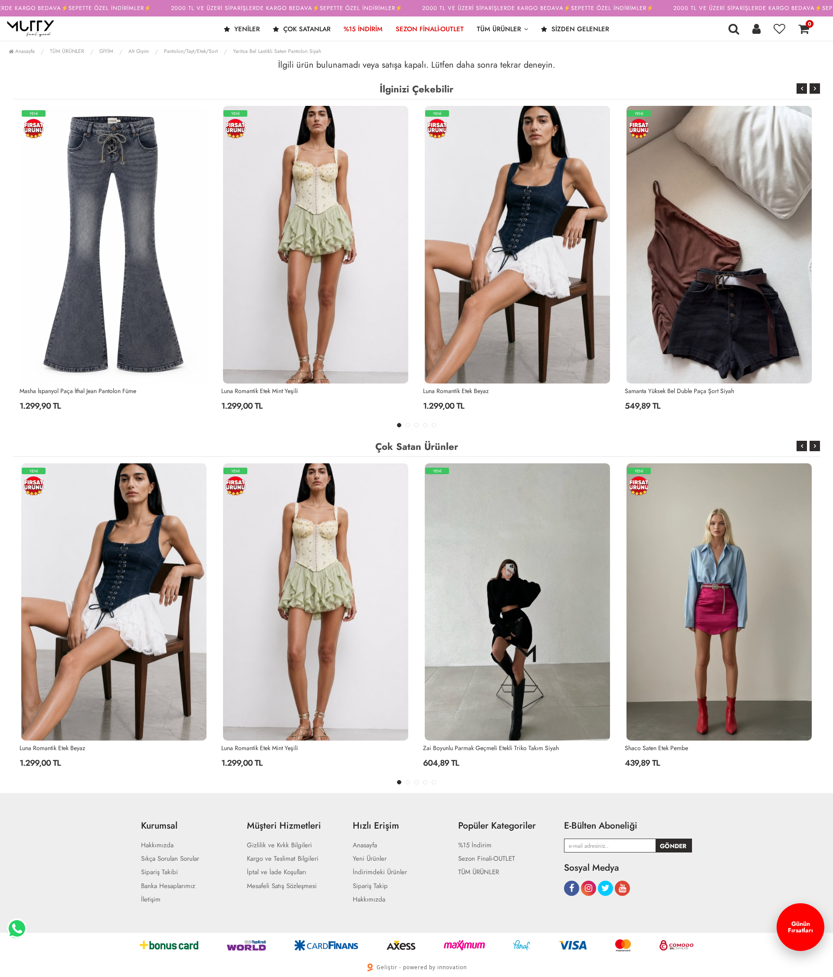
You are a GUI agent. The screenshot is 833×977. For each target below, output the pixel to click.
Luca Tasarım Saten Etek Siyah (663, 391)
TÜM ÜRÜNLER (499, 29)
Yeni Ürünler (370, 858)
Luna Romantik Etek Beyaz (254, 391)
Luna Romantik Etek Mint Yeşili (58, 391)
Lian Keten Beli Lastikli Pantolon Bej (670, 748)
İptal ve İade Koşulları (276, 872)
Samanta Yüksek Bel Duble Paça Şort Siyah (477, 391)
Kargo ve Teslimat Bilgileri (282, 858)
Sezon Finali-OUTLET (430, 29)
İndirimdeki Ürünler (380, 872)
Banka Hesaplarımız (168, 886)
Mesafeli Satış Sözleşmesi (282, 886)
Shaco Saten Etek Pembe (454, 748)
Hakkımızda (157, 845)
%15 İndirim (363, 29)
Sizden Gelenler (579, 29)
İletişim (151, 899)
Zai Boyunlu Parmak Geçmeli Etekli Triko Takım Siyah (289, 748)
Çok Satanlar (306, 29)
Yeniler (246, 29)
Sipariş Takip (370, 886)
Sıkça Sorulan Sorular (170, 858)
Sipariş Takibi (159, 872)
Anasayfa (24, 51)
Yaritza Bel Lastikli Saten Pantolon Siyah (277, 51)
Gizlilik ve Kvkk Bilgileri (279, 845)
